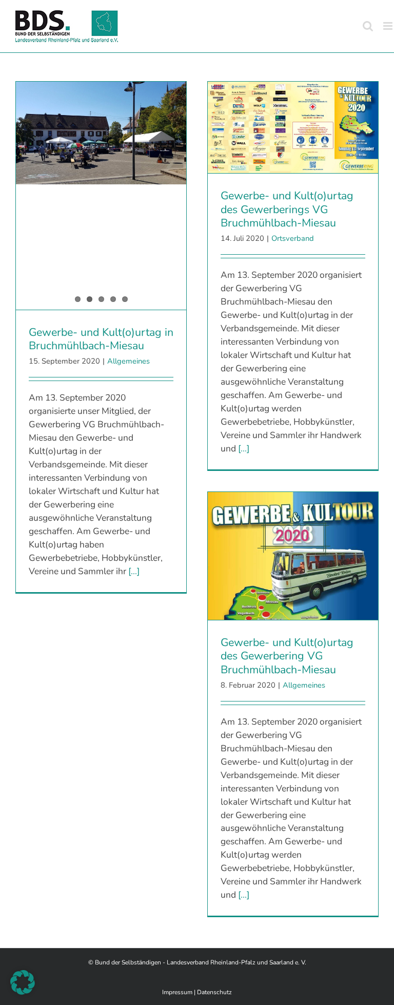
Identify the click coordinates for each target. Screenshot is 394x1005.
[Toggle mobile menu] (388, 26)
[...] (134, 571)
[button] (22, 982)
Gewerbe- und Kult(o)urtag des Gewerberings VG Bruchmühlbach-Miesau (287, 209)
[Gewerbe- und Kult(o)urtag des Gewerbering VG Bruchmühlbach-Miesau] (293, 556)
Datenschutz (214, 992)
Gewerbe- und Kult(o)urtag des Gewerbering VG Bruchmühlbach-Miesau (287, 656)
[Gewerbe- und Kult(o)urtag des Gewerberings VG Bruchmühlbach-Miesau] (293, 127)
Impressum (177, 992)
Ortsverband (292, 238)
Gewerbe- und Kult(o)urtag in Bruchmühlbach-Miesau (101, 339)
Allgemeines (128, 361)
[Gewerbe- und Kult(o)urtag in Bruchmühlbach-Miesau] (101, 133)
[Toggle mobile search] (368, 26)
